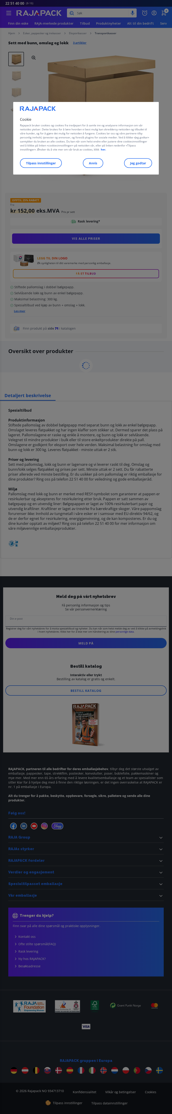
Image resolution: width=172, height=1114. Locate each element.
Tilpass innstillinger (41, 163)
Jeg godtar (138, 163)
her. (103, 149)
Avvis (93, 163)
